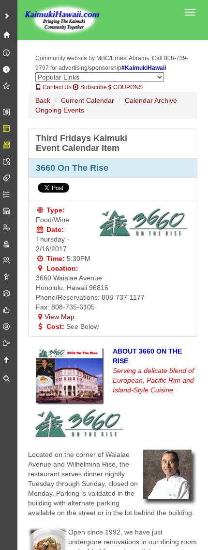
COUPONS (127, 87)
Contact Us (56, 87)
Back (42, 100)
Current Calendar (87, 100)
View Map (59, 317)
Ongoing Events (59, 110)
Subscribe (93, 87)
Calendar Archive (151, 100)
